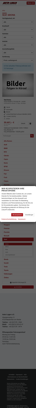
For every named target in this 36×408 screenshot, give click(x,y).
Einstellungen (29, 215)
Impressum (22, 219)
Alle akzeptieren (17, 215)
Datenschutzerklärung (9, 219)
